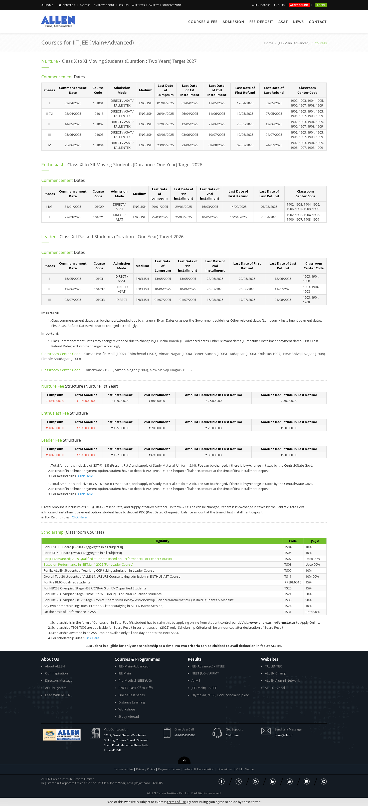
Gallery (153, 5)
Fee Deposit (261, 21)
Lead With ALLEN (58, 695)
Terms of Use (123, 769)
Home (49, 5)
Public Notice (245, 769)
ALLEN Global (275, 687)
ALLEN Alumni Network (282, 680)
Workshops (126, 709)
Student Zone (171, 5)
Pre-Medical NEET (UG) (135, 680)
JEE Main (124, 673)
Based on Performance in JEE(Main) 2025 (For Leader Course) (88, 564)
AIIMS (196, 680)
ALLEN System (56, 687)
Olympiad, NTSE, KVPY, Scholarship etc (220, 695)
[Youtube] (290, 781)
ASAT (283, 21)
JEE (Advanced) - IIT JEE (208, 666)
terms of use (176, 801)
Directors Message (58, 680)
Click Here (85, 476)
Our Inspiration (56, 673)
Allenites (138, 5)
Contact (318, 21)
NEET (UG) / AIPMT (205, 673)
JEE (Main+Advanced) (293, 43)
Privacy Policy (145, 769)
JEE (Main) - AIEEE (204, 687)
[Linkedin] (273, 781)
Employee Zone (104, 5)
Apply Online (299, 5)
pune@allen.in (284, 735)
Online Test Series (131, 695)
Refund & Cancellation (199, 769)
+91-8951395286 (184, 735)
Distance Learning (131, 702)
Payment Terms (169, 769)
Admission (233, 21)
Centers (69, 5)
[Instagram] (256, 781)
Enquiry (279, 5)
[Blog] (307, 781)
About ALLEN (55, 666)
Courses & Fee (203, 21)
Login (321, 5)
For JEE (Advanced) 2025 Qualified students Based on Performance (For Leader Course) (108, 558)
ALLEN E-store (261, 5)
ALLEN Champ (275, 673)
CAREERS (85, 5)
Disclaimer (225, 769)
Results (123, 5)
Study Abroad (128, 716)
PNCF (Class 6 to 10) (135, 687)
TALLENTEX (273, 666)
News (298, 21)
